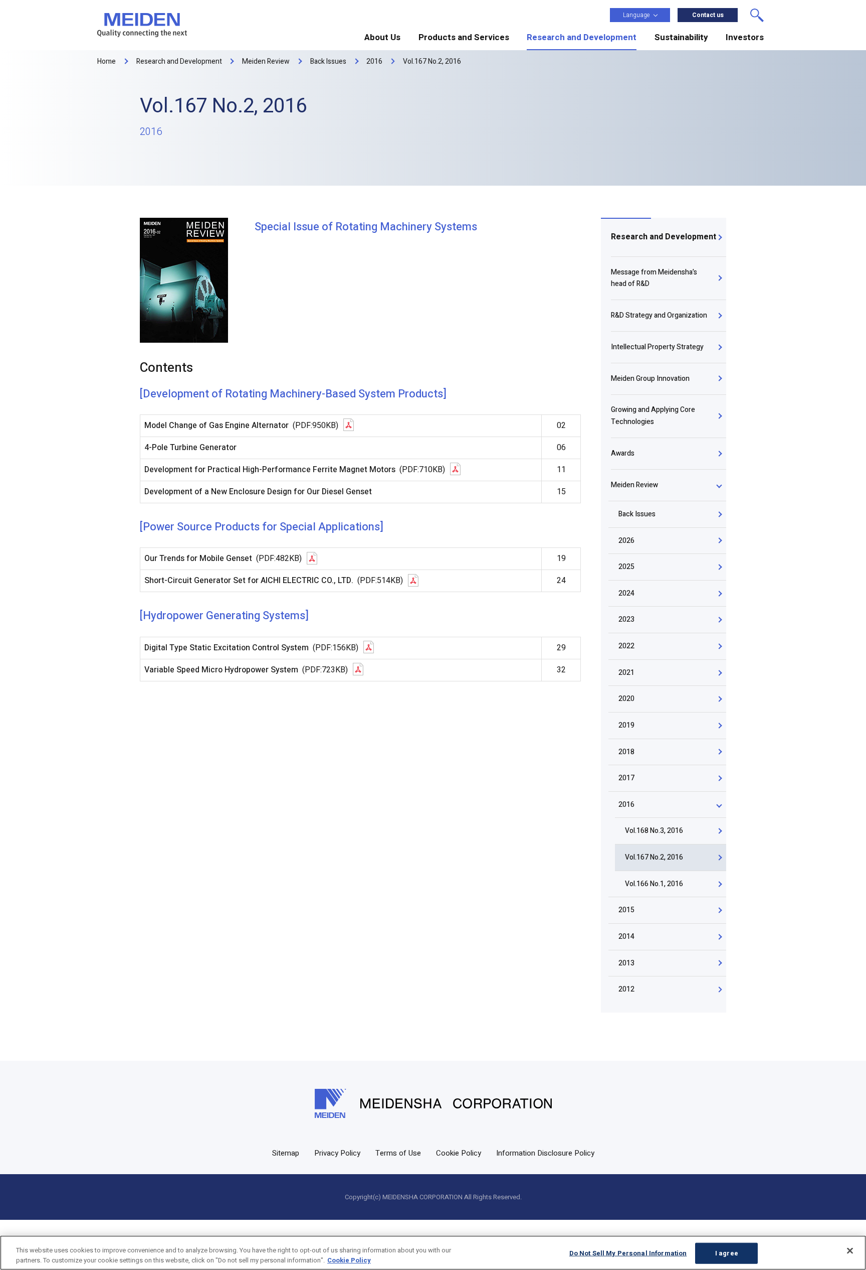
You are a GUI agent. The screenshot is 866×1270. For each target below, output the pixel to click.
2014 (626, 936)
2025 (626, 566)
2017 (626, 778)
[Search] (757, 15)
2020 (626, 698)
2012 (626, 989)
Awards (622, 453)
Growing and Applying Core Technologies (653, 415)
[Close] (850, 1251)
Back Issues (637, 514)
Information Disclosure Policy (545, 1153)
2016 (626, 804)
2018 (626, 752)
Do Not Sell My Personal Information (628, 1253)
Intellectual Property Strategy (657, 347)
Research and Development (663, 237)
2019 (626, 725)
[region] (433, 1252)
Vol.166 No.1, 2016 (654, 884)
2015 (626, 910)
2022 (626, 646)
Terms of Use (398, 1153)
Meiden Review (634, 485)
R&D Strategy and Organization (659, 315)
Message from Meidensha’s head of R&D (654, 278)
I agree (726, 1253)
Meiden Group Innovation (650, 378)
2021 (626, 672)
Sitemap (285, 1153)
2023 (626, 619)
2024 (626, 593)
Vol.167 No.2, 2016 (654, 857)
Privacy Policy (337, 1153)
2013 (626, 963)
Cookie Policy (458, 1153)
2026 (626, 540)
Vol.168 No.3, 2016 (654, 830)
